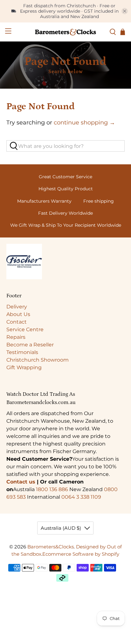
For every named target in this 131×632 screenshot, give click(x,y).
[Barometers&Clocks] (65, 32)
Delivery (16, 307)
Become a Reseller (30, 345)
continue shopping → (84, 122)
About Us (18, 314)
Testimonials (22, 352)
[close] (124, 11)
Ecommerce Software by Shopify (80, 554)
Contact (16, 322)
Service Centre (25, 329)
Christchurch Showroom (37, 360)
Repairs (15, 337)
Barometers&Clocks (50, 547)
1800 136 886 (52, 489)
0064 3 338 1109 (81, 497)
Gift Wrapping (24, 367)
